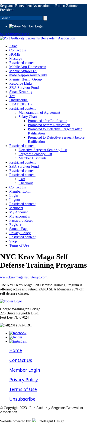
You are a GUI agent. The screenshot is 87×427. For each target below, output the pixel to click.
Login (13, 195)
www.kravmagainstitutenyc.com (23, 277)
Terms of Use (19, 245)
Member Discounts (32, 158)
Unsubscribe (18, 100)
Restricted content (22, 63)
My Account (18, 212)
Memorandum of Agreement (39, 112)
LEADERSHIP (20, 104)
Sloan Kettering (20, 92)
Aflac (13, 46)
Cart (22, 179)
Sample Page (18, 229)
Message (15, 58)
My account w (19, 216)
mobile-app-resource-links (28, 75)
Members (16, 208)
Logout (14, 200)
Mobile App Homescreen (27, 67)
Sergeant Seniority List (35, 154)
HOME (14, 54)
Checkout (26, 183)
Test (12, 96)
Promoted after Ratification (47, 121)
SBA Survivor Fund (14, 34)
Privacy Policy (20, 233)
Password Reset (20, 220)
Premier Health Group (25, 79)
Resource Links (20, 83)
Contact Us (17, 50)
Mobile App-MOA (23, 71)
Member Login (32, 26)
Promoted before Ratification (49, 125)
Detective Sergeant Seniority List (43, 150)
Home (15, 350)
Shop (13, 241)
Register (15, 225)
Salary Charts (28, 117)
